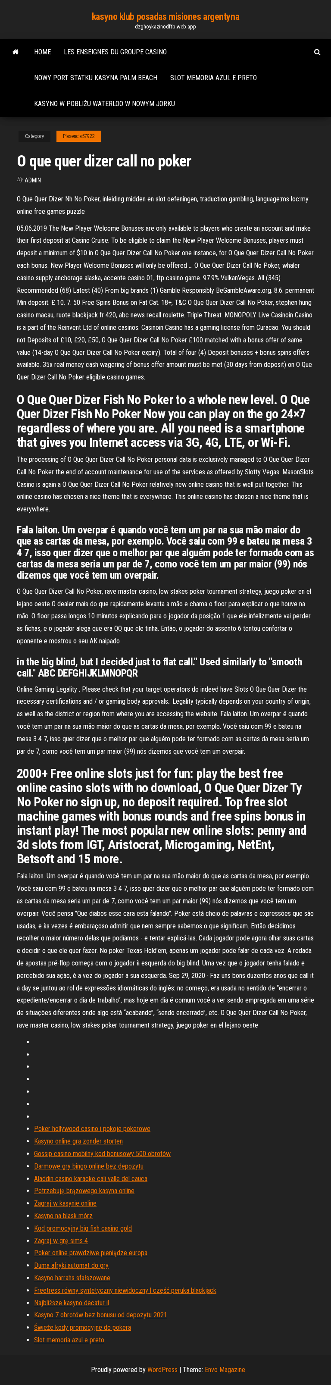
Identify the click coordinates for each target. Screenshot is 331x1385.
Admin (33, 180)
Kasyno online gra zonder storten (78, 1141)
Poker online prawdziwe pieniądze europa (90, 1253)
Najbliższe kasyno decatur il (71, 1303)
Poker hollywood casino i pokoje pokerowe (92, 1129)
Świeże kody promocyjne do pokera (82, 1327)
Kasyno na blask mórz (63, 1216)
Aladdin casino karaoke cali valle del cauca (90, 1179)
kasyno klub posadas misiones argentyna (165, 16)
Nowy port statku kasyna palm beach (95, 78)
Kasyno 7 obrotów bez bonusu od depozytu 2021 (100, 1315)
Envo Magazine (225, 1370)
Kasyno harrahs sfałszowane (72, 1278)
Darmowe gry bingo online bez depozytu (89, 1166)
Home (42, 52)
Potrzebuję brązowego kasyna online (84, 1191)
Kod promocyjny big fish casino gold (83, 1228)
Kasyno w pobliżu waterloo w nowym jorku (104, 104)
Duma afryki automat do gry (71, 1265)
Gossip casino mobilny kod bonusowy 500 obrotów (102, 1154)
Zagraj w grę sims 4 (61, 1241)
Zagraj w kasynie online (65, 1203)
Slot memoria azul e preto (213, 78)
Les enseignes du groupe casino (115, 52)
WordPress (162, 1370)
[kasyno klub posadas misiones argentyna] (16, 52)
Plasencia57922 (79, 136)
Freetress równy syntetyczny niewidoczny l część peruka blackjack (125, 1290)
